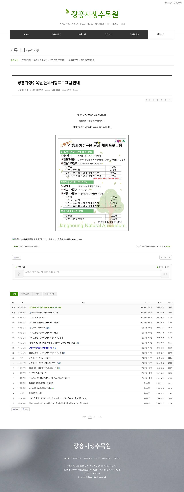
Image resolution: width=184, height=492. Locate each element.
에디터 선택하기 (164, 267)
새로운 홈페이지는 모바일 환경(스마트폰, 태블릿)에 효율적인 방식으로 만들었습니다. (58, 403)
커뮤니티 (17, 50)
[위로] (158, 100)
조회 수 (170, 302)
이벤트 (37, 294)
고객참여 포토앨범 (58, 60)
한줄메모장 (73, 60)
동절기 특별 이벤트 (35, 393)
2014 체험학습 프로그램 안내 (39, 388)
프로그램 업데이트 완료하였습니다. (41, 383)
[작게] (154, 100)
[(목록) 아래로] (162, 100)
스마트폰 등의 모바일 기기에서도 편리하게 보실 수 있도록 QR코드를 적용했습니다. (58, 398)
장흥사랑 (147, 383)
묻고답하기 (26, 60)
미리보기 (96, 458)
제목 (83, 302)
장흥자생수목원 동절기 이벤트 (39, 358)
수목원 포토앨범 (40, 60)
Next (100, 417)
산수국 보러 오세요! (38, 328)
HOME (67, 458)
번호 (13, 302)
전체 (14, 294)
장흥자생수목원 (147, 328)
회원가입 (178, 3)
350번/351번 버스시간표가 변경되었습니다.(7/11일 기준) (49, 378)
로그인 (169, 3)
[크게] (149, 100)
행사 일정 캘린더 (88, 60)
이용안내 (87, 458)
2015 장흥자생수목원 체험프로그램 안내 (43, 368)
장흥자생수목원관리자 (147, 307)
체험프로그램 (49, 294)
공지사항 (34, 50)
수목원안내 (77, 458)
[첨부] (170, 100)
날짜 (159, 302)
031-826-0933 (93, 473)
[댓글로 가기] (166, 100)
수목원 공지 (25, 294)
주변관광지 (106, 458)
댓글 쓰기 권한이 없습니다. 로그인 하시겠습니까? (42, 272)
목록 (17, 257)
